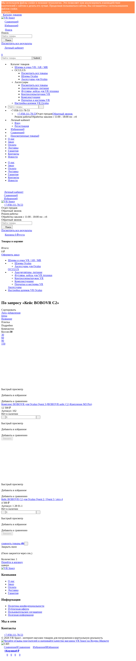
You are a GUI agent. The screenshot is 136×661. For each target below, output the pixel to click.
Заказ (11, 141)
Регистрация (22, 126)
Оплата (12, 144)
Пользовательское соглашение (25, 611)
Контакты (13, 153)
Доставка (13, 147)
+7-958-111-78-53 (26, 113)
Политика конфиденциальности (26, 606)
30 (2, 334)
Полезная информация (21, 614)
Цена (4, 315)
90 (2, 340)
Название (6, 318)
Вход (17, 123)
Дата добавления (10, 312)
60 (2, 337)
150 (3, 343)
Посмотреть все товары (34, 73)
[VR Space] (8, 568)
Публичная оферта (18, 608)
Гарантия (13, 150)
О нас (11, 138)
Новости (13, 156)
